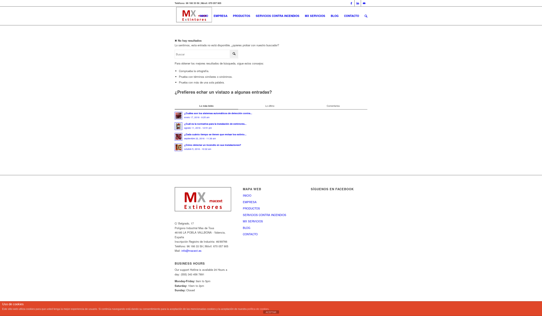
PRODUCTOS (251, 208)
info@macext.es (191, 251)
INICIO (247, 195)
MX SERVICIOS (253, 221)
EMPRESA (250, 202)
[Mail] (364, 3)
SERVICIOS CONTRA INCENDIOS (264, 215)
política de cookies (258, 309)
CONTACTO (250, 234)
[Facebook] (351, 3)
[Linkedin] (358, 3)
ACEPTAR (271, 312)
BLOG (246, 228)
